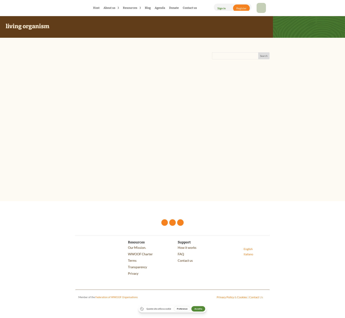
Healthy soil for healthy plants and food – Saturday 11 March (123, 143)
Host (96, 8)
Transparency (137, 267)
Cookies (242, 297)
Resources (130, 8)
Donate (174, 8)
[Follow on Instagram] (180, 222)
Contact (254, 297)
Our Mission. (137, 248)
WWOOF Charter (140, 254)
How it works (187, 248)
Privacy (133, 273)
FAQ (181, 254)
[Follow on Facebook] (164, 222)
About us (109, 8)
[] (261, 11)
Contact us (190, 8)
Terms (132, 260)
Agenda (160, 8)
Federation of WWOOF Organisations (116, 297)
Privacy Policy (225, 297)
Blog (148, 8)
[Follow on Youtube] (172, 222)
